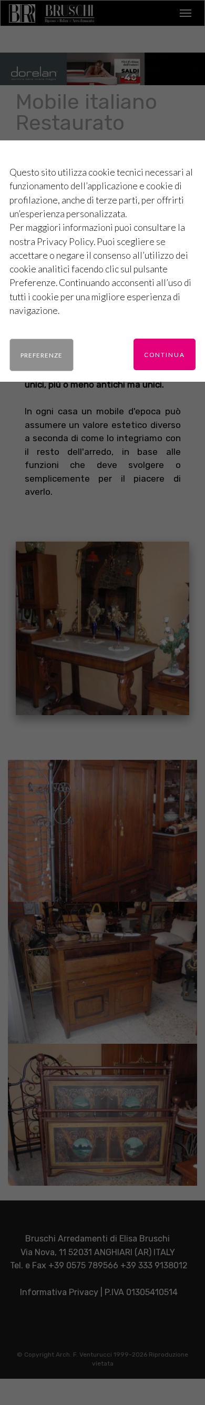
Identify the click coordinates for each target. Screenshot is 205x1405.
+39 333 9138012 (154, 1265)
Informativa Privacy (59, 1292)
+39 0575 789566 (83, 1265)
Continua (164, 354)
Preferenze (41, 355)
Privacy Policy (65, 241)
